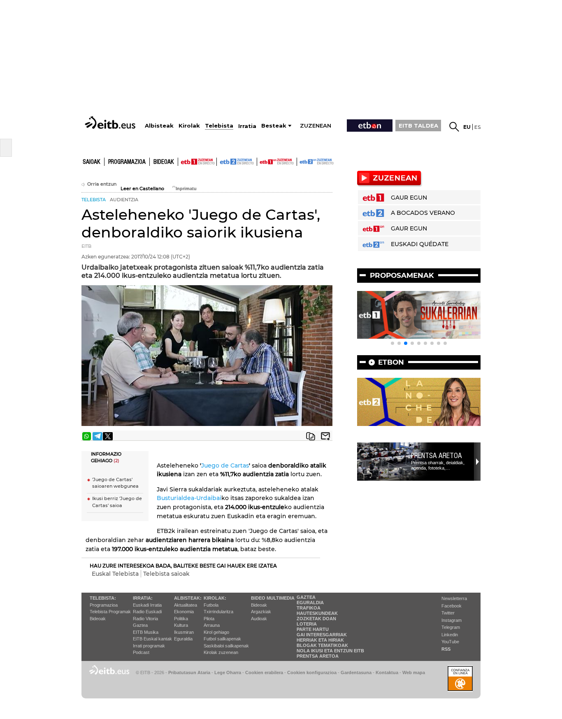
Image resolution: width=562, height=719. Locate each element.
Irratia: (143, 598)
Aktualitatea (185, 605)
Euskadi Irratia (147, 605)
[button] (392, 343)
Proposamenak (402, 275)
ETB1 (197, 162)
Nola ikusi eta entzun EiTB (330, 650)
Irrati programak (149, 645)
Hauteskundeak (317, 613)
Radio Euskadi (147, 611)
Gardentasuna (356, 672)
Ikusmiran (184, 632)
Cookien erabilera (264, 672)
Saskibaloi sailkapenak (226, 645)
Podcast (141, 652)
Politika (181, 618)
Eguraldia (183, 638)
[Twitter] (108, 436)
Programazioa (127, 162)
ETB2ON (301, 161)
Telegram (450, 627)
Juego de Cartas (225, 465)
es (477, 127)
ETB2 (237, 162)
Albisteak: (188, 598)
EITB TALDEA (418, 125)
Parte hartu (313, 629)
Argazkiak (261, 611)
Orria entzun (101, 184)
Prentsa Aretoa (436, 455)
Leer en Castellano (142, 188)
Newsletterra (454, 598)
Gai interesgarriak (322, 634)
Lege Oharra (227, 672)
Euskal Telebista (115, 573)
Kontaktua (387, 672)
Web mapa (413, 672)
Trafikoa (308, 607)
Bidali (325, 436)
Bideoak (163, 162)
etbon (391, 362)
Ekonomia (184, 611)
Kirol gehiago (216, 632)
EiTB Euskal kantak (152, 638)
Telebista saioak (166, 573)
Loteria (307, 623)
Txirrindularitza (218, 611)
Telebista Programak (110, 611)
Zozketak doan (316, 618)
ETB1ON (261, 161)
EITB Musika (145, 632)
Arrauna (212, 625)
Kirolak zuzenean (221, 652)
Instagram (451, 620)
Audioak (259, 618)
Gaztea (140, 625)
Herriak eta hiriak (320, 640)
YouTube (450, 641)
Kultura (181, 625)
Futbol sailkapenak (222, 638)
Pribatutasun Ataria (189, 672)
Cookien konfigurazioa (312, 672)
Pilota (209, 618)
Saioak (91, 162)
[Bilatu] (454, 127)
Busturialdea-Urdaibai (189, 498)
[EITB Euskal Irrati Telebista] (111, 122)
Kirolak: (215, 598)
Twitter (448, 612)
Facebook (451, 605)
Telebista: (103, 598)
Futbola (211, 605)
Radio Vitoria (145, 618)
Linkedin (449, 634)
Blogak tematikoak (322, 645)
